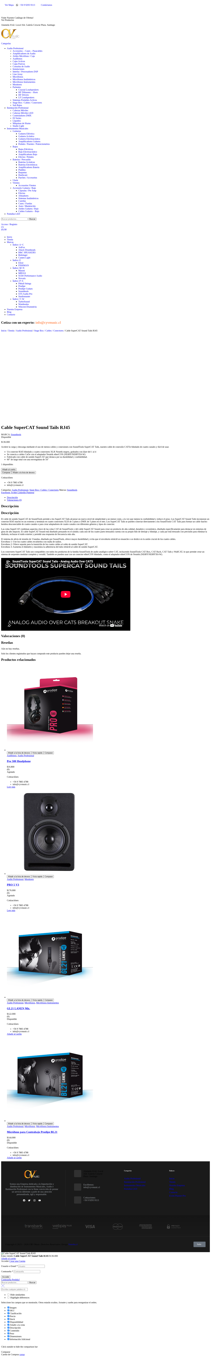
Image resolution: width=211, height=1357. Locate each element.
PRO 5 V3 (13, 884)
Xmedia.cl (73, 1244)
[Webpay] (62, 1230)
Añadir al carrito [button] (14, 1034)
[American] (146, 1230)
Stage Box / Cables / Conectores (48, 330)
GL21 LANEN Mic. (18, 1008)
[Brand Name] (174, 1230)
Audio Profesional (24, 330)
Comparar (6, 472)
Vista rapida (37, 753)
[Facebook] (24, 1200)
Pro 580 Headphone (19, 761)
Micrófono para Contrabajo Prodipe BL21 (32, 1131)
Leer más (11, 787)
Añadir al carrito (8, 469)
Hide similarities (17, 1295)
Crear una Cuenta (17, 1261)
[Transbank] (34, 1230)
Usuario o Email (9, 1266)
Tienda (11, 330)
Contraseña (7, 1271)
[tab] (108, 497)
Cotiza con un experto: (31, 322)
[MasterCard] (118, 1230)
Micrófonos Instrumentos (47, 1003)
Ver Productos (7, 20)
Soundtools (16, 434)
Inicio (3, 330)
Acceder (5, 1277)
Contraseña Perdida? (10, 1279)
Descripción (12, 497)
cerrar (22, 1354)
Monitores (29, 879)
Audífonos (12, 755)
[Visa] (90, 1230)
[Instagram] (34, 1200)
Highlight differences (19, 1297)
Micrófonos (30, 1003)
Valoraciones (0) (14, 500)
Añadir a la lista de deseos (24, 472)
